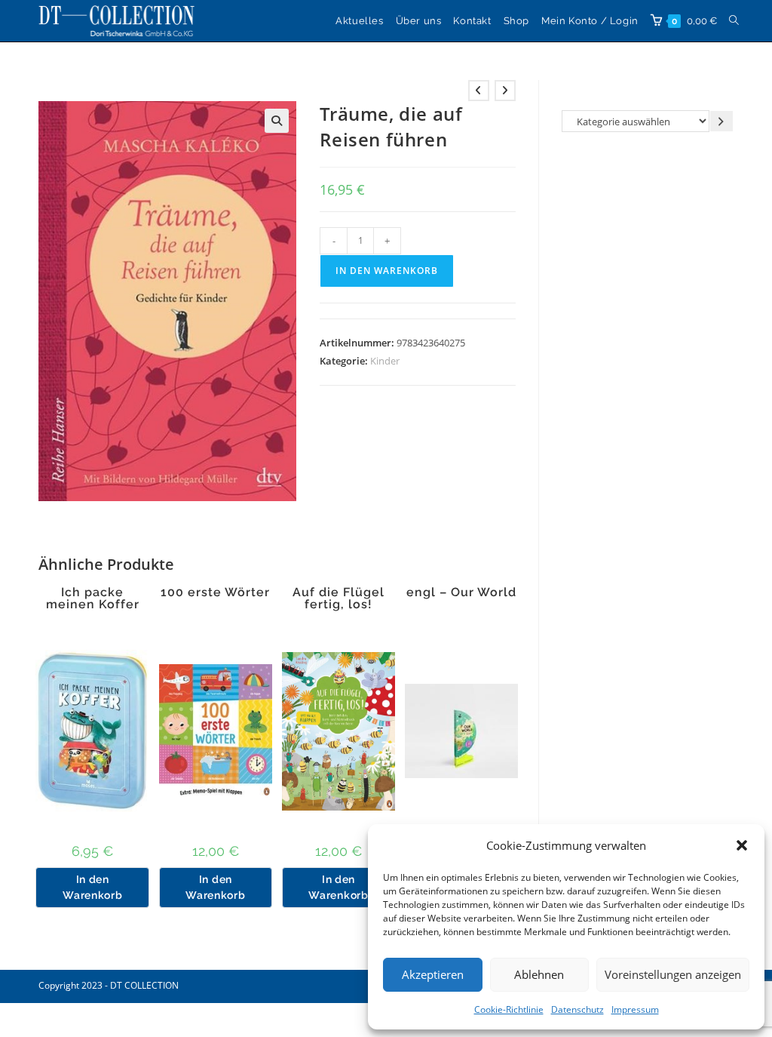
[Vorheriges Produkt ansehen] (478, 90)
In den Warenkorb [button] (92, 887)
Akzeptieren (433, 974)
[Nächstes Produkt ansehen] (505, 90)
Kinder (385, 361)
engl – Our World (461, 592)
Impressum (635, 1009)
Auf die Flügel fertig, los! (338, 598)
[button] (741, 845)
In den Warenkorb (386, 270)
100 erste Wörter (215, 592)
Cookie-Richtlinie (509, 1009)
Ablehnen (539, 974)
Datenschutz (577, 1009)
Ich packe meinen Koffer (92, 598)
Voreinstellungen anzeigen (673, 974)
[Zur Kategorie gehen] (721, 121)
